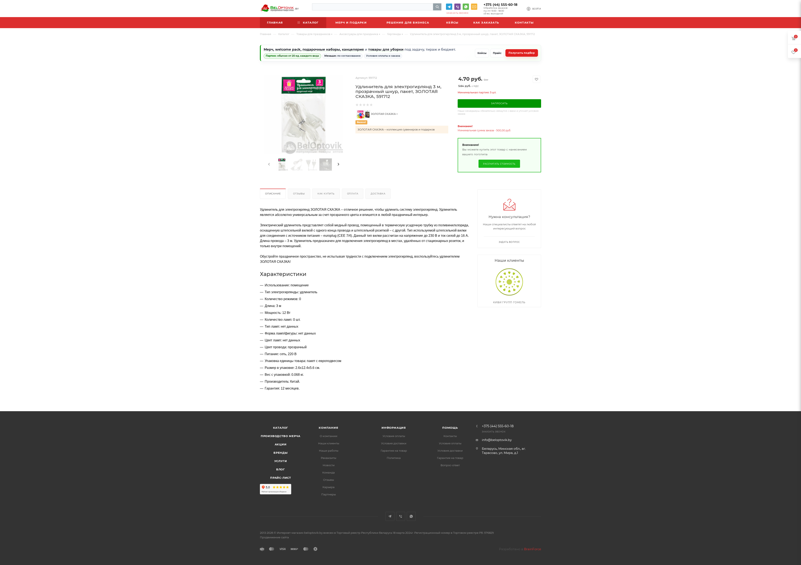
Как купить (326, 193)
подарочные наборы (321, 49)
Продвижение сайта (274, 537)
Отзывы (299, 193)
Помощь (450, 427)
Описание (273, 193)
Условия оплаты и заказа (383, 55)
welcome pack (288, 49)
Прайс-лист (280, 477)
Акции (281, 444)
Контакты (450, 436)
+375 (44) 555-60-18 (501, 5)
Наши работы (328, 450)
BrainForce (532, 549)
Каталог (280, 427)
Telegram (449, 7)
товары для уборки (385, 49)
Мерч (268, 49)
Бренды (280, 452)
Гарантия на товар (394, 450)
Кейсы (481, 53)
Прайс (497, 53)
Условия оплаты (394, 436)
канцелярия (353, 49)
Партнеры (328, 494)
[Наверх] (780, 395)
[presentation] (268, 164)
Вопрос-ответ (450, 465)
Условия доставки (393, 443)
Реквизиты (328, 458)
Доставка (378, 193)
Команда (328, 472)
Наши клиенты (328, 443)
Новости (329, 465)
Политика (394, 458)
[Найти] (437, 6)
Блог (280, 469)
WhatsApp (466, 7)
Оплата (352, 193)
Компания (328, 427)
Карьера (328, 487)
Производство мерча (280, 436)
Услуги (280, 461)
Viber (457, 7)
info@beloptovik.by (474, 7)
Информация (394, 427)
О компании (328, 436)
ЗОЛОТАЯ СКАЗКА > (384, 113)
